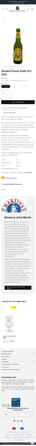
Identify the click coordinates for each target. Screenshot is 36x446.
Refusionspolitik (25, 432)
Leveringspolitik (7, 437)
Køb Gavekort (6, 356)
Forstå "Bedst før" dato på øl (10, 364)
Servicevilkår (29, 434)
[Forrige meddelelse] (3, 2)
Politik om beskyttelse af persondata (15, 434)
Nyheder (4, 359)
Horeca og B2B (18, 354)
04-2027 (5, 86)
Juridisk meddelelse (18, 437)
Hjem (2, 66)
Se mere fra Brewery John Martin (16, 287)
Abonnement (5, 367)
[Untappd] (21, 421)
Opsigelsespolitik (18, 439)
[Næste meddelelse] (33, 2)
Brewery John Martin (8, 66)
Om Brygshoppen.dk (8, 351)
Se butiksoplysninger (9, 112)
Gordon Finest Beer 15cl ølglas (9, 336)
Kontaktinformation (29, 437)
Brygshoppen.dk (15, 432)
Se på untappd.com (11, 178)
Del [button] (4, 189)
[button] (3, 9)
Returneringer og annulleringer (11, 369)
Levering (15, 80)
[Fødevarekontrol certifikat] (6, 405)
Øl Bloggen (18, 362)
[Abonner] (31, 415)
